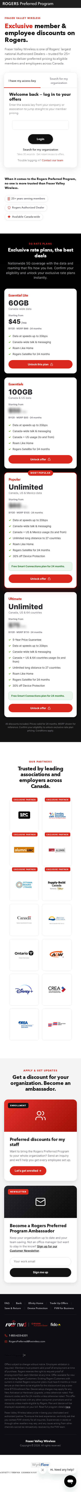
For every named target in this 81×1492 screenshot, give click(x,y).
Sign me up (40, 1272)
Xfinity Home (35, 1303)
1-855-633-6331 (18, 1335)
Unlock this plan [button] (38, 364)
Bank (19, 1303)
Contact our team (52, 160)
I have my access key (22, 80)
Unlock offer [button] (38, 459)
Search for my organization (59, 81)
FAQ (7, 1303)
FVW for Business (64, 1308)
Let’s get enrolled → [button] (28, 1170)
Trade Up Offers (59, 1303)
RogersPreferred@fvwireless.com (27, 1341)
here (68, 1407)
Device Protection (38, 1308)
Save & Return (13, 1308)
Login (40, 139)
